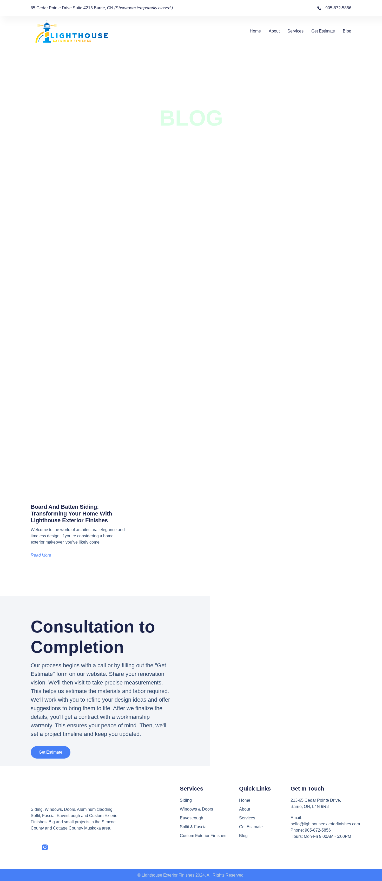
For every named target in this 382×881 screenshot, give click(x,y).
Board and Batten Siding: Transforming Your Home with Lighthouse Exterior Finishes (71, 514)
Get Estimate (323, 31)
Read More (41, 555)
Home (255, 31)
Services (295, 31)
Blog (347, 31)
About (274, 31)
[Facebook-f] (34, 847)
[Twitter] (56, 847)
